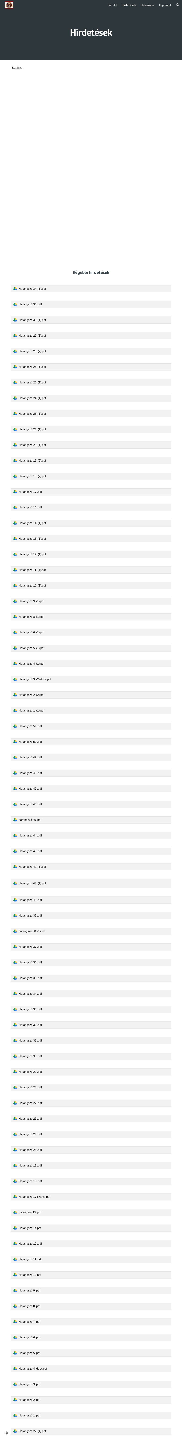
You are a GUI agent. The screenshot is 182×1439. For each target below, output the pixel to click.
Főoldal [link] (112, 5)
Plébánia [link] (145, 5)
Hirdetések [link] (129, 5)
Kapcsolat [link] (165, 5)
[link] (91, 288)
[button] (177, 5)
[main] (91, 30)
